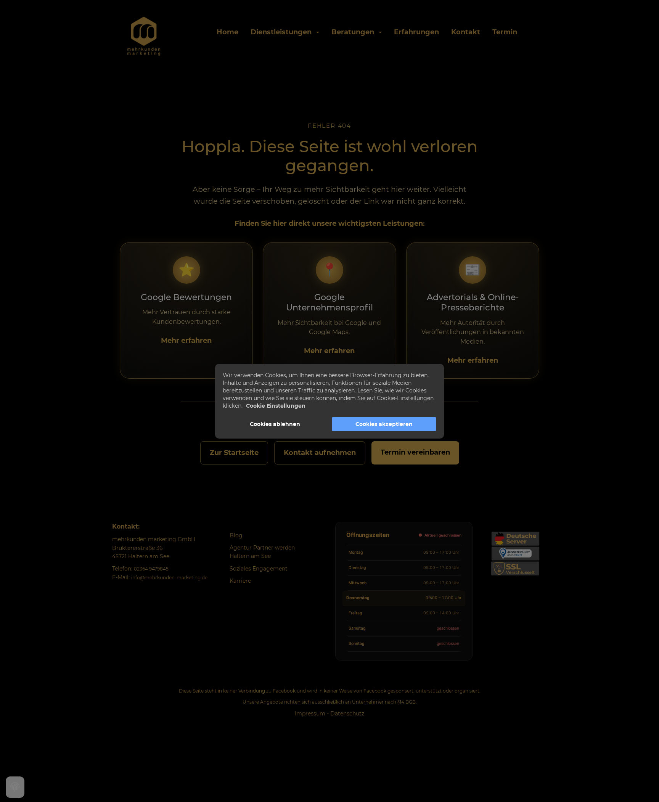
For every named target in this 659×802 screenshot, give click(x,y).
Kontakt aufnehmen (320, 452)
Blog (236, 535)
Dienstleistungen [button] (283, 32)
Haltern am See (250, 556)
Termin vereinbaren (415, 452)
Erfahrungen (416, 32)
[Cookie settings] (15, 787)
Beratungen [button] (354, 32)
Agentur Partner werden (262, 547)
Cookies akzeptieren (384, 424)
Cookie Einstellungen (275, 405)
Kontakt (465, 32)
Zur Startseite (234, 452)
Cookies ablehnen (275, 424)
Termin (504, 32)
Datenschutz (347, 713)
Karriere (240, 580)
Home (227, 32)
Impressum (310, 713)
